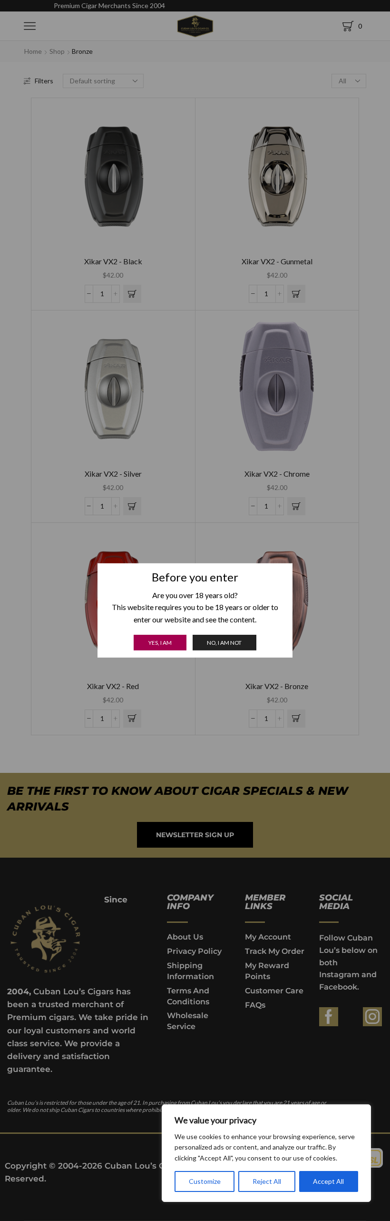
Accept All (328, 1181)
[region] (266, 1153)
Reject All (267, 1181)
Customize (205, 1181)
